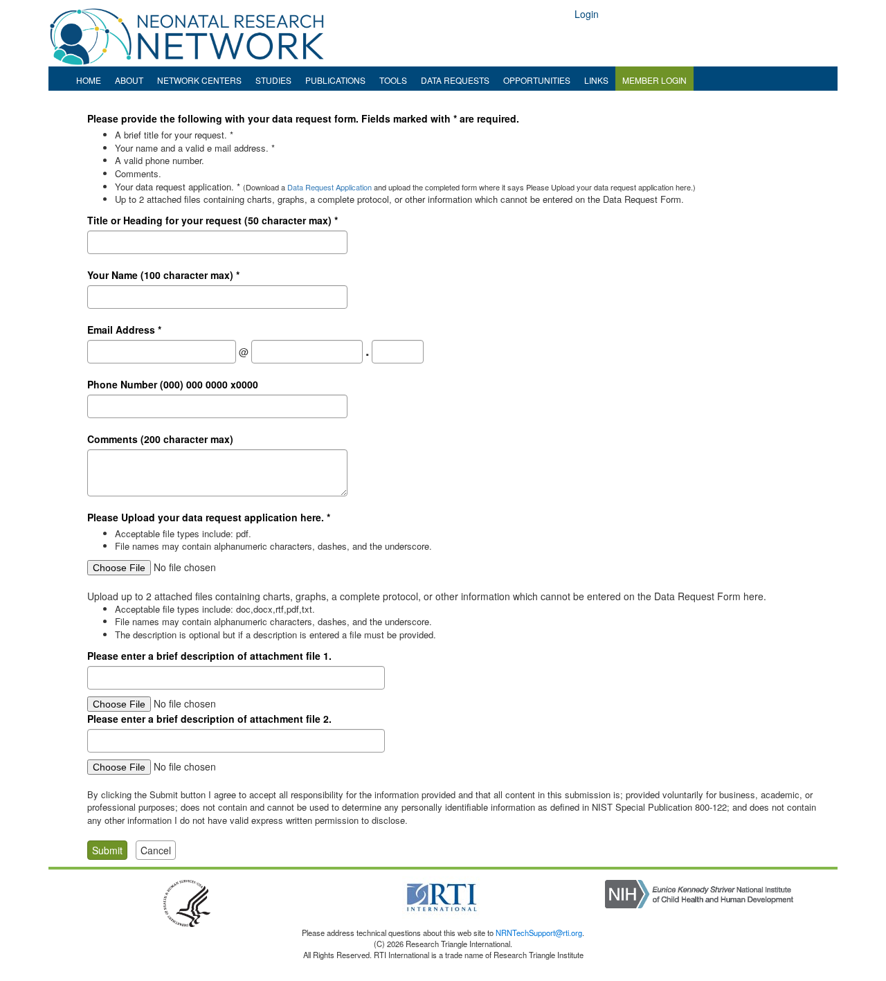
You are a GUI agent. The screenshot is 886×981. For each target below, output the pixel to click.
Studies (273, 80)
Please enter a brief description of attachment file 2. (209, 719)
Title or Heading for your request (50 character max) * (212, 220)
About (129, 80)
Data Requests (455, 80)
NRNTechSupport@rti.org (539, 932)
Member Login (654, 80)
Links (596, 80)
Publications (335, 80)
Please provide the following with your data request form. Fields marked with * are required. (303, 118)
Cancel (156, 850)
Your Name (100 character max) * (163, 275)
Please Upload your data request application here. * (208, 517)
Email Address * (124, 329)
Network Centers (199, 80)
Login (587, 14)
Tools (393, 80)
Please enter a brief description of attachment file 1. (209, 656)
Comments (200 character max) (160, 439)
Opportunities (536, 80)
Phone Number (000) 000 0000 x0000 (172, 384)
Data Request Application (329, 186)
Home (88, 80)
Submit (107, 850)
